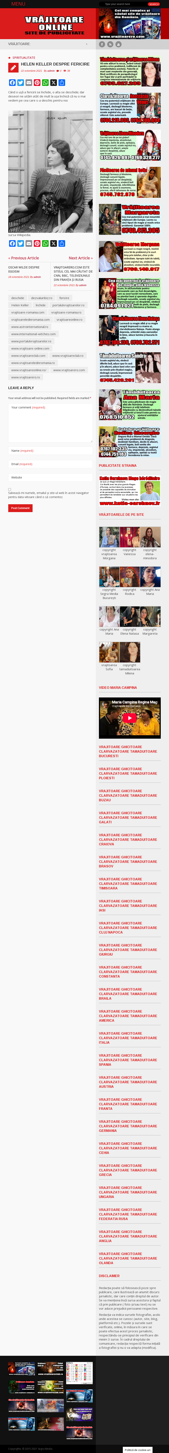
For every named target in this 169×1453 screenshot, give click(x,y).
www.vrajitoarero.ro (25, 377)
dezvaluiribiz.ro (41, 298)
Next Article (81, 258)
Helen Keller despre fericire (55, 64)
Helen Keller (20, 305)
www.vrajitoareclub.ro (67, 355)
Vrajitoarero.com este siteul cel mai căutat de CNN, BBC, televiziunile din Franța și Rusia (73, 273)
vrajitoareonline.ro (69, 319)
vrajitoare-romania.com (27, 312)
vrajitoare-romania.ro (66, 312)
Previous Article (23, 258)
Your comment (28, 407)
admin (51, 70)
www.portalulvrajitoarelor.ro (31, 341)
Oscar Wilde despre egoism (23, 269)
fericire (64, 298)
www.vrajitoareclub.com (28, 355)
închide (41, 305)
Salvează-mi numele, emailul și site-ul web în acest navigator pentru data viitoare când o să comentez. (48, 495)
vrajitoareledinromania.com (30, 319)
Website (16, 477)
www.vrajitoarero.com (69, 370)
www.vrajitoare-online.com (30, 348)
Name (22, 451)
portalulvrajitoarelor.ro (68, 305)
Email (22, 464)
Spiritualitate (24, 58)
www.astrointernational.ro (29, 327)
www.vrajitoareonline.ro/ (28, 370)
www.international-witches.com (33, 334)
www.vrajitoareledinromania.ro (33, 363)
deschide (17, 298)
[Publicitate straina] (130, 490)
